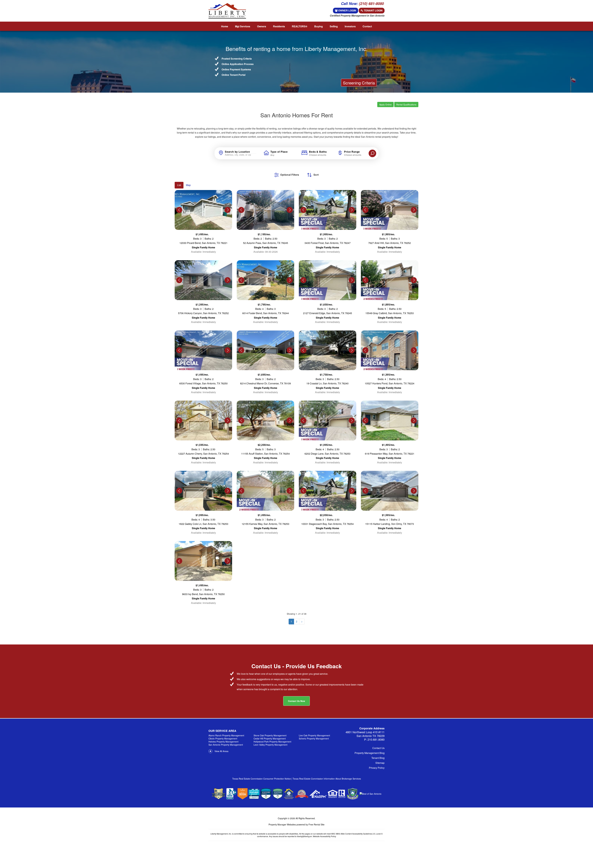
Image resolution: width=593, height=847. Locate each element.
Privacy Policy (377, 768)
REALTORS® (299, 26)
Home (224, 26)
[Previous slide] (179, 210)
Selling (334, 26)
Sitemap (380, 763)
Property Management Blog (370, 753)
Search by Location (237, 152)
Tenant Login (373, 10)
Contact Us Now (296, 701)
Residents (279, 26)
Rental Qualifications (406, 104)
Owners (261, 26)
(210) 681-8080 (371, 3)
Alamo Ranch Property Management (226, 735)
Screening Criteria (359, 83)
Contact (367, 26)
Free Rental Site (316, 824)
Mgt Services (242, 26)
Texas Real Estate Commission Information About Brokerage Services (327, 778)
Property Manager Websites (282, 824)
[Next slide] (228, 210)
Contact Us (378, 748)
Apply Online (385, 104)
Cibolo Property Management (222, 738)
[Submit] (372, 153)
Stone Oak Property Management (270, 735)
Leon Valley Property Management (270, 744)
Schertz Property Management (314, 738)
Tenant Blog (378, 758)
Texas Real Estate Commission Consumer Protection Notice (261, 778)
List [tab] (179, 185)
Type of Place (279, 152)
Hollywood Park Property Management (272, 741)
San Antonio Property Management (225, 744)
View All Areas (221, 751)
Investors (350, 26)
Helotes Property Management (223, 741)
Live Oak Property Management (314, 735)
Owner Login (347, 10)
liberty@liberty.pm (304, 836)
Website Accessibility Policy (324, 836)
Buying (318, 26)
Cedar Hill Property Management (270, 738)
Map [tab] (188, 185)
